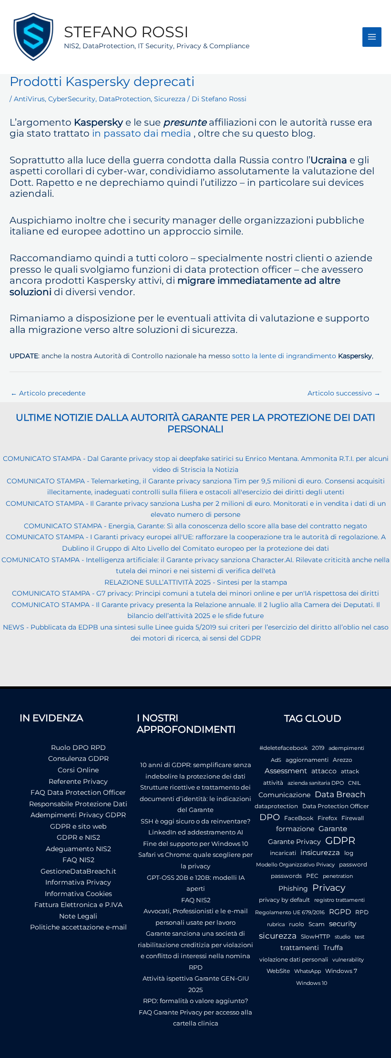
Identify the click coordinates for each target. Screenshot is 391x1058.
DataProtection (125, 99)
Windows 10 (311, 983)
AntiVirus (29, 99)
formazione (295, 829)
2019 (318, 747)
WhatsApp (307, 971)
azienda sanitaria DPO (316, 783)
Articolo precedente (47, 393)
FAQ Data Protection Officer (78, 792)
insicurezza (320, 852)
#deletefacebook (283, 747)
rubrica (276, 924)
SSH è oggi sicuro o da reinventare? (195, 821)
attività (273, 782)
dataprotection (276, 806)
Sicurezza (169, 99)
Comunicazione (284, 795)
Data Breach (340, 794)
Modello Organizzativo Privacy (295, 865)
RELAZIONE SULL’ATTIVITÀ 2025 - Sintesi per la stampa (195, 582)
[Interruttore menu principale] (372, 37)
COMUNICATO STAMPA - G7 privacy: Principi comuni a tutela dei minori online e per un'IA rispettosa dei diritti (195, 593)
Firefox (327, 818)
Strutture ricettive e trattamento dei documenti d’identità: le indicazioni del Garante (195, 798)
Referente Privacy (78, 781)
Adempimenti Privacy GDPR (78, 815)
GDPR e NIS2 (78, 837)
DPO (269, 817)
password (353, 864)
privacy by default (284, 899)
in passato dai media (141, 133)
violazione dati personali (293, 959)
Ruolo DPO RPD (78, 747)
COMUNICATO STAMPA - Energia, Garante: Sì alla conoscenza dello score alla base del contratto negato (195, 526)
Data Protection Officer (335, 806)
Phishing (293, 888)
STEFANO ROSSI (126, 31)
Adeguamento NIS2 (78, 849)
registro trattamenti (339, 900)
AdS (276, 760)
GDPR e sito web (78, 826)
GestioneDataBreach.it (78, 871)
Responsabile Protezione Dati (78, 804)
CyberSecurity (71, 99)
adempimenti (346, 748)
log (348, 852)
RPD (362, 912)
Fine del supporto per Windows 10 (195, 843)
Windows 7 (341, 970)
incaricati (283, 852)
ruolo (296, 924)
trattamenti (299, 947)
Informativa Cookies (78, 894)
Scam (317, 924)
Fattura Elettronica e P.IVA (78, 904)
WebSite (278, 970)
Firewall (352, 818)
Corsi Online (78, 770)
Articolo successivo (344, 393)
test (359, 937)
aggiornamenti (307, 759)
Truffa (333, 947)
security (342, 923)
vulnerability (348, 960)
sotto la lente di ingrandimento (284, 356)
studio (342, 937)
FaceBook (298, 818)
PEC (312, 875)
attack (350, 771)
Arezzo (342, 759)
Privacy (328, 887)
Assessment (286, 771)
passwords (286, 875)
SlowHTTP (315, 936)
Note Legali (78, 916)
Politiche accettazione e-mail (78, 927)
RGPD (340, 911)
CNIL (354, 783)
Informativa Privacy (78, 882)
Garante (333, 828)
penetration (338, 876)
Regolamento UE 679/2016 (290, 912)
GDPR (340, 840)
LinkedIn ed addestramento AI (195, 832)
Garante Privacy (294, 841)
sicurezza (278, 935)
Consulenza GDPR (78, 758)
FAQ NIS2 (78, 860)
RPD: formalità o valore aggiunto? (195, 1001)
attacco (324, 771)
